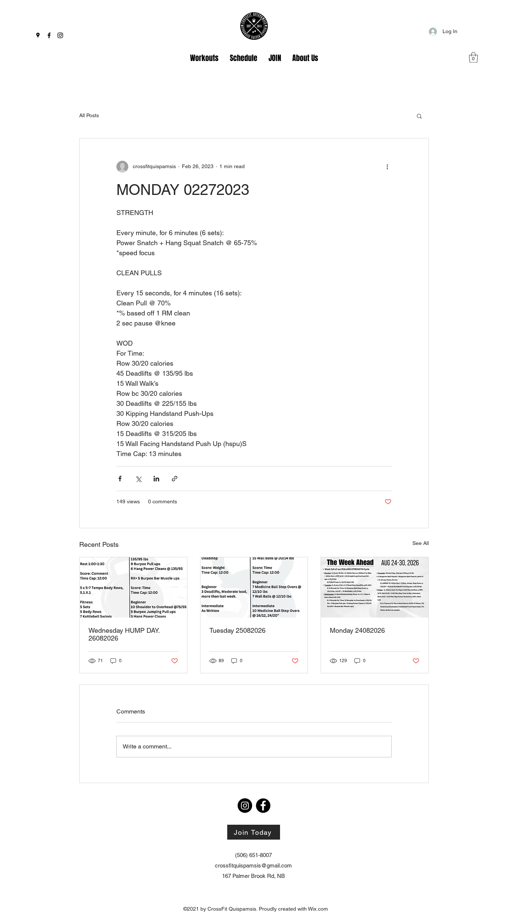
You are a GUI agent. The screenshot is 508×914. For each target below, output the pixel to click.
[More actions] (387, 166)
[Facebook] (49, 35)
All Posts (89, 115)
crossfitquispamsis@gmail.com (253, 865)
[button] (473, 57)
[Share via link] (174, 478)
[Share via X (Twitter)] (138, 478)
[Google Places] (38, 35)
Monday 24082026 (357, 630)
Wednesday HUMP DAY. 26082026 (124, 634)
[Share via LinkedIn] (156, 478)
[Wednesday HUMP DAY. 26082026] (133, 587)
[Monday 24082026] (374, 587)
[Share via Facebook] (119, 478)
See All (420, 543)
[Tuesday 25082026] (254, 587)
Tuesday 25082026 (237, 630)
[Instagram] (60, 35)
